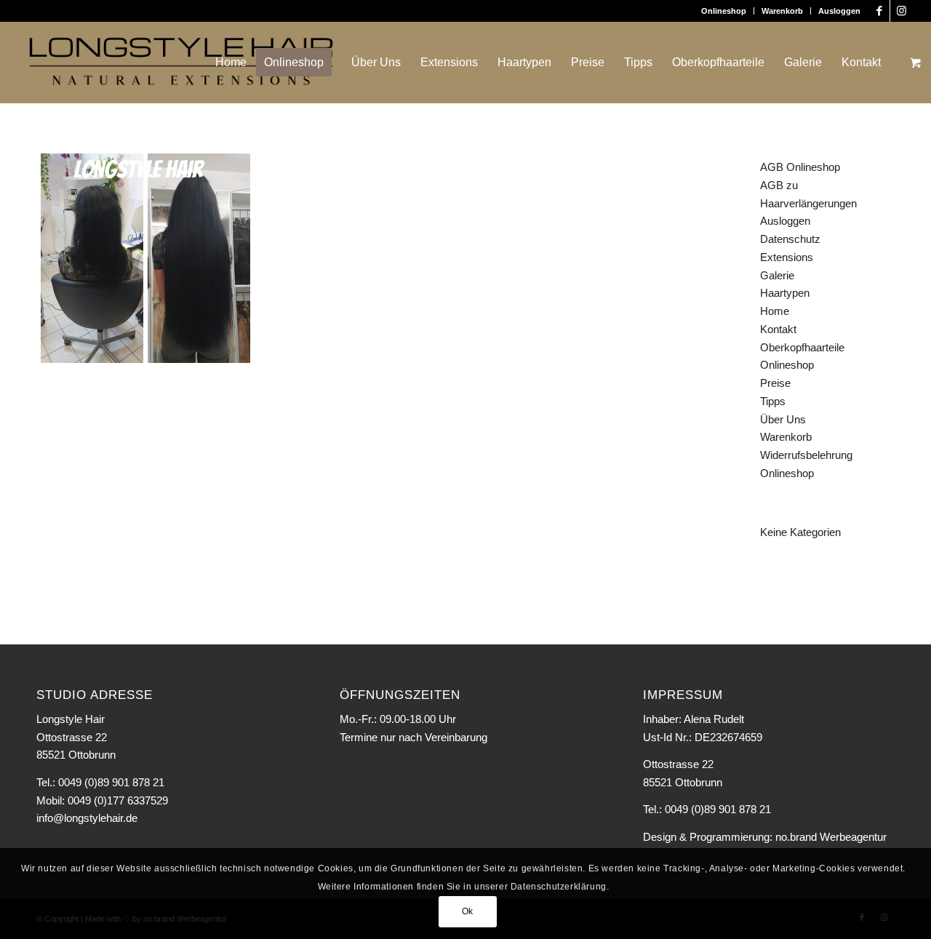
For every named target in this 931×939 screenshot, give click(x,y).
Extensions (786, 257)
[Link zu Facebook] (879, 11)
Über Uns (783, 419)
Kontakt (778, 329)
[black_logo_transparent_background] (181, 62)
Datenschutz (790, 239)
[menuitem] (724, 11)
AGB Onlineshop (800, 167)
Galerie (777, 275)
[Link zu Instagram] (901, 11)
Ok (468, 911)
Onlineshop (723, 11)
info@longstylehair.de (86, 818)
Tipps (773, 401)
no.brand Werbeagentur (831, 837)
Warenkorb (782, 11)
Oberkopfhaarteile (802, 347)
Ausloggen (839, 11)
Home (774, 311)
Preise (775, 383)
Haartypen (785, 293)
